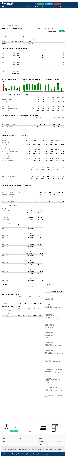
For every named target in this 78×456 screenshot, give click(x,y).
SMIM (14, 449)
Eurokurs (9, 450)
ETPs (25, 6)
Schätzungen (32, 39)
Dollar (54, 0)
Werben (20, 439)
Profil (38, 39)
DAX (20, 0)
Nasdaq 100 (33, 449)
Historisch (4, 43)
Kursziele (21, 41)
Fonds (17, 6)
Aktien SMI (5, 449)
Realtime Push (14, 41)
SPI (8, 0)
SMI (2, 0)
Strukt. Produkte (36, 6)
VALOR (3, 31)
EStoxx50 (33, 0)
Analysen (21, 39)
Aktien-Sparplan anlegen (53, 31)
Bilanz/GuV (31, 36)
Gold (40, 0)
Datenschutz (41, 439)
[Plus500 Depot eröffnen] (9, 4)
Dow (14, 0)
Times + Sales (5, 39)
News (8, 6)
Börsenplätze (4, 41)
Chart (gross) (13, 36)
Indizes (12, 6)
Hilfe (20, 438)
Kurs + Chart (4, 36)
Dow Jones (27, 449)
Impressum (41, 438)
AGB (40, 442)
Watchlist (61, 39)
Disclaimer (41, 441)
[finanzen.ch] (7, 3)
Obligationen (55, 6)
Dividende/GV (32, 41)
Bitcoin (47, 0)
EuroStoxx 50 (21, 449)
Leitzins (53, 450)
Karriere (4, 439)
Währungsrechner (43, 450)
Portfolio (61, 36)
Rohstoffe (43, 6)
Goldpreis (51, 449)
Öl (60, 0)
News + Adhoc (22, 36)
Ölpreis (49, 450)
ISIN (10, 31)
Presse (4, 441)
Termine (39, 36)
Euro (27, 0)
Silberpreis (14, 450)
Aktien (3, 6)
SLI (11, 449)
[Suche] (35, 4)
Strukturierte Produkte (50, 36)
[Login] (63, 4)
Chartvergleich (14, 39)
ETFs (21, 6)
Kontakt (4, 438)
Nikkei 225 (39, 449)
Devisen (49, 6)
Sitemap (4, 442)
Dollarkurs (4, 450)
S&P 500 (43, 449)
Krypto (28, 6)
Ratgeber (62, 6)
